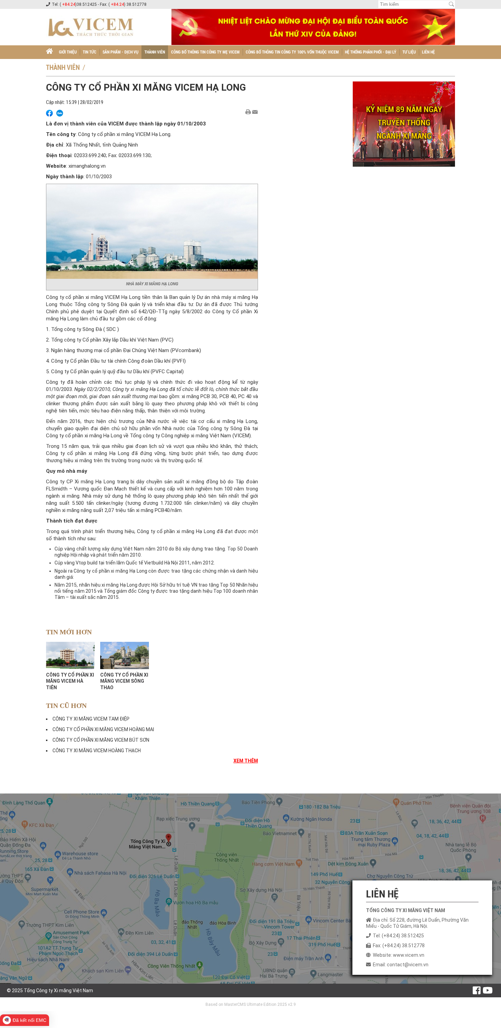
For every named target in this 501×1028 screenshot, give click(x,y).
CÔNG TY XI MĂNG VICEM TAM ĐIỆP (91, 719)
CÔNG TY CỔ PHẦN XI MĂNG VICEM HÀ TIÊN (70, 681)
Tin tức (89, 52)
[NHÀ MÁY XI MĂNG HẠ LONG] (152, 230)
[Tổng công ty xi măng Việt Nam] (49, 52)
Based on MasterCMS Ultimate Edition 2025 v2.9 (251, 1004)
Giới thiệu (68, 52)
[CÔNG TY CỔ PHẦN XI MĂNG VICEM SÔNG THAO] (124, 655)
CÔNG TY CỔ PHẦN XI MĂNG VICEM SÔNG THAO (124, 681)
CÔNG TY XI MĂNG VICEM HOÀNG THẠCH (96, 750)
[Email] (255, 112)
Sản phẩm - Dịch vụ (120, 52)
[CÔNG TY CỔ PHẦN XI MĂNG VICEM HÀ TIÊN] (70, 655)
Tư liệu (409, 52)
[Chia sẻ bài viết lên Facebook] (49, 113)
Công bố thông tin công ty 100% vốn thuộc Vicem (292, 52)
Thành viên (155, 52)
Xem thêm (245, 761)
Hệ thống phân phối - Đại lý (370, 52)
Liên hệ (428, 52)
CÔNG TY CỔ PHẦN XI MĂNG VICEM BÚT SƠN (100, 740)
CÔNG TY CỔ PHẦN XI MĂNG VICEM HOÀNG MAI (103, 729)
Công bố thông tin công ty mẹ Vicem (205, 52)
